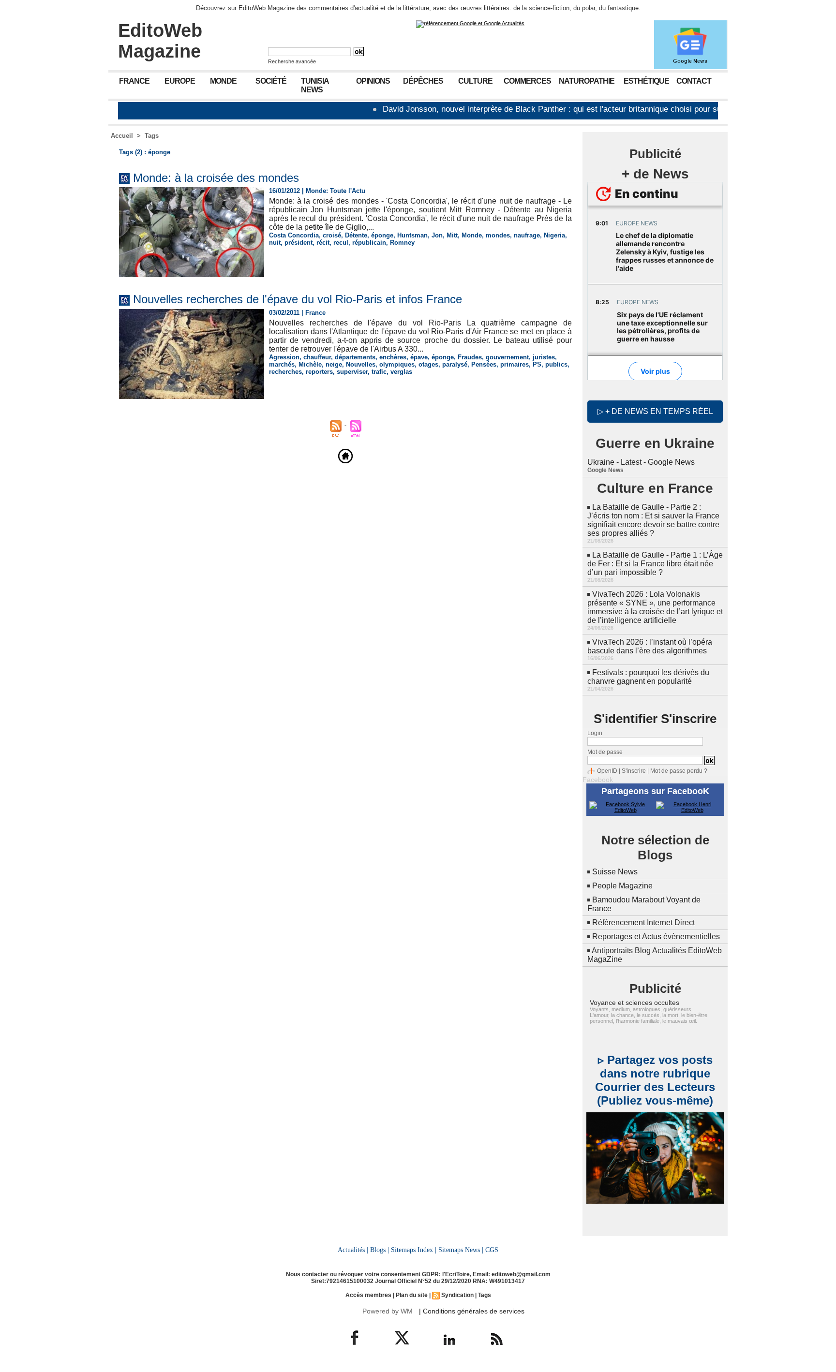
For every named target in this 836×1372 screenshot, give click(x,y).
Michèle (310, 364)
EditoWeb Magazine (160, 40)
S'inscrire (634, 770)
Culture (475, 81)
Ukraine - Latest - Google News (641, 462)
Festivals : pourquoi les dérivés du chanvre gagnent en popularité (648, 676)
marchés (282, 364)
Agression (284, 357)
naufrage (527, 235)
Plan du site (412, 1295)
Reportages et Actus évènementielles (656, 936)
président (298, 242)
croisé (332, 235)
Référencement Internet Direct (643, 922)
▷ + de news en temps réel (655, 411)
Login (594, 733)
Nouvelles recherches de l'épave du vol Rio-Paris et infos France (297, 299)
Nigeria (554, 235)
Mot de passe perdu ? (678, 770)
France (134, 81)
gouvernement (507, 357)
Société (270, 81)
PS (537, 364)
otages (428, 364)
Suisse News (615, 872)
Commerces (527, 81)
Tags (152, 135)
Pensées (483, 364)
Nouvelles (360, 364)
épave (419, 357)
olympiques (397, 364)
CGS (491, 1250)
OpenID (607, 770)
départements (355, 357)
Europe (179, 81)
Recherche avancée (292, 61)
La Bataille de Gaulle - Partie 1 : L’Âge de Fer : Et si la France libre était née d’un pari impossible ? (655, 563)
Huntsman (412, 235)
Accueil (122, 135)
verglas (401, 371)
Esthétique (646, 81)
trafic (379, 371)
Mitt (452, 235)
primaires (514, 364)
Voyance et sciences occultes (634, 1002)
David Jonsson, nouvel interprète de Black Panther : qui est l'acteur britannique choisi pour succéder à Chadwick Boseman (572, 109)
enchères (392, 357)
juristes (544, 357)
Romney (402, 242)
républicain (369, 242)
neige (334, 364)
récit (322, 242)
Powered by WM (387, 1311)
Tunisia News (315, 85)
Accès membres (368, 1295)
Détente (356, 235)
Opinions (373, 81)
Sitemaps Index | (413, 1250)
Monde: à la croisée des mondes (216, 177)
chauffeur (317, 357)
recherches (285, 371)
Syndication (457, 1295)
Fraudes (470, 357)
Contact (693, 81)
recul (340, 242)
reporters (319, 371)
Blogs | (379, 1250)
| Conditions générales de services (471, 1311)
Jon (437, 235)
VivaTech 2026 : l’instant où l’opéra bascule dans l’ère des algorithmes (649, 646)
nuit (275, 242)
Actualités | (353, 1250)
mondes (498, 235)
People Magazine (622, 886)
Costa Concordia (294, 235)
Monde (223, 81)
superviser (352, 371)
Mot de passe (605, 752)
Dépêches (423, 81)
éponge (382, 235)
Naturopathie (586, 81)
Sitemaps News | (460, 1250)
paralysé (454, 364)
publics (556, 364)
